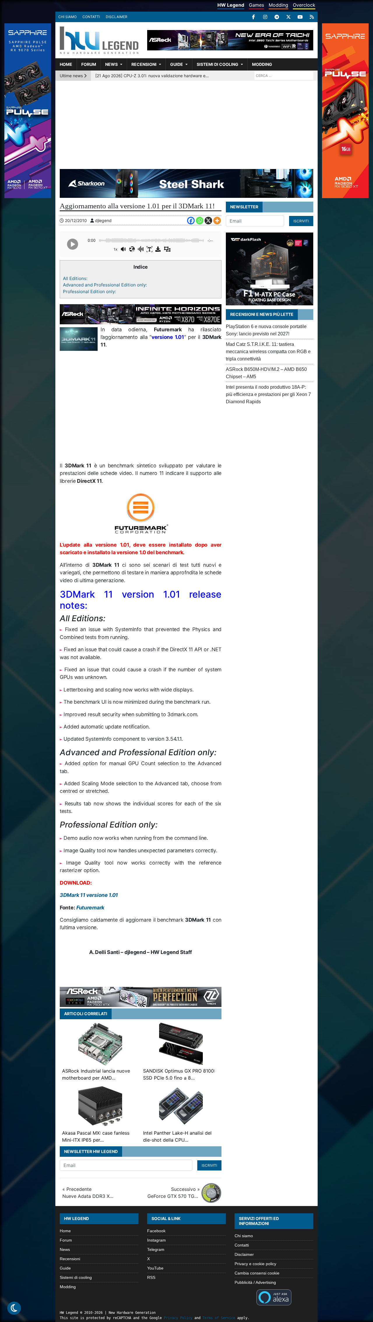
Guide (176, 64)
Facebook (156, 1230)
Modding (278, 5)
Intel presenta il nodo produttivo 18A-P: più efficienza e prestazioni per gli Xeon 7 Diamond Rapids (268, 394)
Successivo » (173, 1192)
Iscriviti (209, 1165)
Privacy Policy (178, 1318)
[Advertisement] (186, 124)
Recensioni (143, 64)
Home (66, 64)
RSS (151, 1277)
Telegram (155, 1249)
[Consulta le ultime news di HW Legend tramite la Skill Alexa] (273, 1297)
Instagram (156, 1240)
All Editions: (75, 278)
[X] (288, 17)
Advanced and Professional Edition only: (105, 285)
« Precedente (88, 1192)
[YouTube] (300, 17)
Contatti (91, 17)
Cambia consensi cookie (257, 1273)
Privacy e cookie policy (255, 1263)
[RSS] (312, 17)
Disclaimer (116, 17)
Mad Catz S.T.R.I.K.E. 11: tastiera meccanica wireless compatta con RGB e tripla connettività (268, 351)
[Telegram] (277, 17)
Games (256, 5)
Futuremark (90, 907)
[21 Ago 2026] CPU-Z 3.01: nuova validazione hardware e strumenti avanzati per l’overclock (152, 75)
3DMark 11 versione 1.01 (89, 895)
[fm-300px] (140, 513)
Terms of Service (219, 1318)
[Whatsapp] (199, 220)
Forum (88, 64)
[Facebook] (253, 17)
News (111, 64)
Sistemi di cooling (217, 64)
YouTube (155, 1268)
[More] (217, 220)
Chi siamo (67, 17)
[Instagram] (265, 17)
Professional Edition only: (89, 291)
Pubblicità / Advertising (255, 1282)
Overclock (304, 5)
